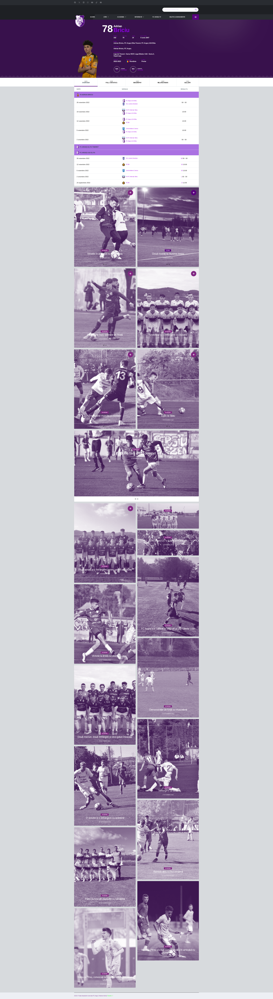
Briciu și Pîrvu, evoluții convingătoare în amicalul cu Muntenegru (168, 951)
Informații (138, 17)
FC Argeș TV (156, 17)
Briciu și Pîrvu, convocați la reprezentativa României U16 (105, 978)
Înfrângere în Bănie (168, 513)
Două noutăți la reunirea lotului (168, 253)
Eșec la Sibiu (168, 415)
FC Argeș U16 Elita (148, 43)
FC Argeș (127, 48)
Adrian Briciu (118, 43)
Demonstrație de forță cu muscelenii (168, 709)
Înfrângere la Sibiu (168, 790)
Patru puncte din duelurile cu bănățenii (105, 898)
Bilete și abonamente (177, 17)
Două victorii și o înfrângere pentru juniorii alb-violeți (105, 569)
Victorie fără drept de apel (136, 453)
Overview (86, 82)
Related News (163, 82)
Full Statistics (111, 82)
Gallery (187, 82)
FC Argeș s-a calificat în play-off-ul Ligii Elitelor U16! (168, 628)
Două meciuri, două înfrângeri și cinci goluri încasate (105, 736)
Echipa (92, 17)
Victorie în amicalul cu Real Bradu (105, 253)
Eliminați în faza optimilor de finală (105, 334)
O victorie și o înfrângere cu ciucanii (168, 334)
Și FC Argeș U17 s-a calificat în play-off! (168, 540)
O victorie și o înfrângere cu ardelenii (105, 817)
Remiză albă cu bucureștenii (168, 871)
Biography (137, 82)
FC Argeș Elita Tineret (132, 43)
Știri (105, 17)
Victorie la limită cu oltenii (105, 655)
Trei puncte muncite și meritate (105, 415)
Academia (120, 17)
